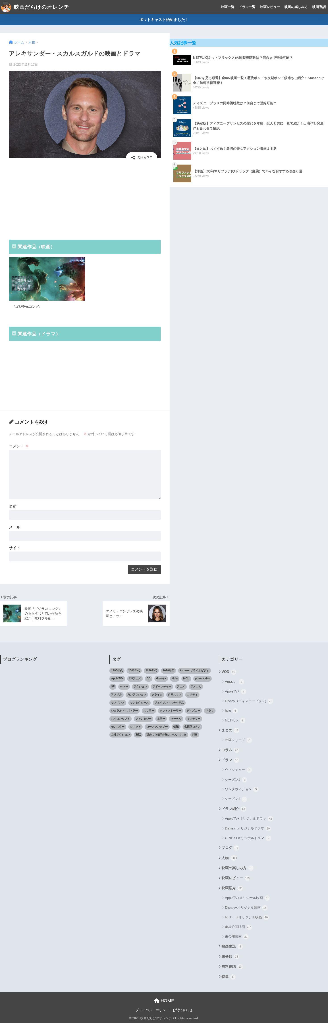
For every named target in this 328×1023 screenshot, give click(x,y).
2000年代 (134, 670)
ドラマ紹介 (233, 809)
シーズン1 (235, 779)
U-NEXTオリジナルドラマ (247, 838)
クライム (157, 694)
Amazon (233, 681)
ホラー (161, 718)
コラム (230, 750)
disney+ (161, 678)
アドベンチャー (162, 686)
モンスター (118, 726)
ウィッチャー (237, 770)
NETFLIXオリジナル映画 (246, 917)
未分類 (230, 956)
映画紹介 (232, 888)
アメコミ (196, 686)
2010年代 (151, 670)
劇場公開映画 (238, 927)
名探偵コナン (192, 726)
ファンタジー (143, 718)
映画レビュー (270, 7)
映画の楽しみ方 (296, 7)
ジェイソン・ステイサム (169, 702)
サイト (14, 548)
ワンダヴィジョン (241, 789)
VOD (228, 672)
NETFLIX (234, 720)
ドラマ (210, 710)
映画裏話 (319, 7)
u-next (124, 686)
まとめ (230, 730)
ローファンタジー (157, 726)
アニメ (181, 686)
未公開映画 (236, 936)
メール (14, 527)
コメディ (192, 694)
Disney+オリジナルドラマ (247, 828)
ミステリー (193, 718)
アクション (140, 686)
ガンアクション (136, 694)
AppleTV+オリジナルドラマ (248, 818)
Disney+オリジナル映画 (245, 907)
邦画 (194, 734)
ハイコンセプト (120, 718)
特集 (228, 976)
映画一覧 (227, 7)
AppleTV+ (117, 678)
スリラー (148, 710)
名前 (13, 506)
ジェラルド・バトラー (124, 710)
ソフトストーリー (170, 710)
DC (149, 678)
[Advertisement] (85, 199)
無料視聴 (232, 966)
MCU (186, 678)
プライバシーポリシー (152, 1010)
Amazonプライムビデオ (194, 670)
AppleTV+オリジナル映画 (247, 898)
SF (112, 686)
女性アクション (120, 734)
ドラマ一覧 (247, 7)
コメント (19, 446)
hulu (230, 710)
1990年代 (117, 670)
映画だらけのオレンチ (40, 7)
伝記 (176, 726)
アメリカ (116, 694)
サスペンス (118, 702)
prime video (202, 678)
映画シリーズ (237, 740)
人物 (229, 858)
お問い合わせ (182, 1010)
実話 (138, 734)
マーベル (176, 718)
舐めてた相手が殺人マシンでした (166, 734)
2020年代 (168, 670)
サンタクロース (139, 702)
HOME (166, 1000)
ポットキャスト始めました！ (164, 20)
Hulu (175, 678)
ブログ (230, 848)
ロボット (135, 726)
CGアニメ (135, 678)
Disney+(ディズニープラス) (248, 701)
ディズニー (193, 710)
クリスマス (174, 694)
